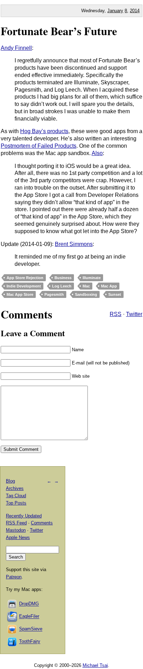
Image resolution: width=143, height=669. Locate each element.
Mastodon (16, 530)
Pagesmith (54, 294)
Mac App (109, 286)
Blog (10, 481)
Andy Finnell (16, 48)
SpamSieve (30, 629)
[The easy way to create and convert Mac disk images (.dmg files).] (12, 604)
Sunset (114, 294)
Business (63, 278)
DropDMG (29, 604)
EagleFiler (29, 616)
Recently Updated (24, 515)
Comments (42, 522)
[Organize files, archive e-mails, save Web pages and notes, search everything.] (12, 616)
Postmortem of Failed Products (38, 146)
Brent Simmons (74, 244)
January (115, 10)
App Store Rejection (25, 278)
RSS (115, 314)
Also (97, 153)
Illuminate (92, 278)
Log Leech (62, 286)
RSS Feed (16, 522)
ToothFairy (29, 641)
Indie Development (24, 286)
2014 (135, 10)
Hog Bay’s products (44, 131)
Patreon (14, 576)
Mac (86, 286)
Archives (15, 488)
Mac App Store (20, 294)
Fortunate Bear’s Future (59, 31)
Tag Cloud (16, 495)
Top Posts (16, 503)
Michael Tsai (95, 665)
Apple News (18, 537)
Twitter (134, 314)
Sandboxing (86, 294)
